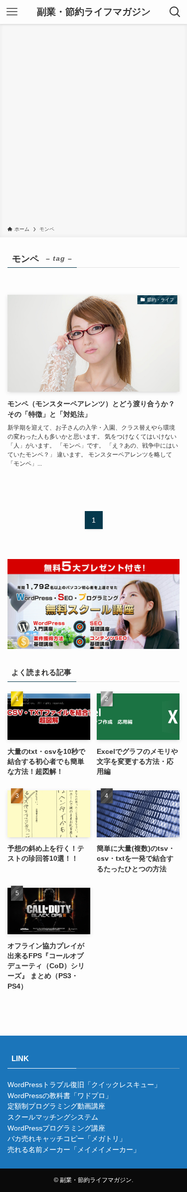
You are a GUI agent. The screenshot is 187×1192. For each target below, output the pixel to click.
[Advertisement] (93, 126)
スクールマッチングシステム (52, 1117)
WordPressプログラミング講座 (56, 1128)
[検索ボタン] (175, 12)
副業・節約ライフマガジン (94, 12)
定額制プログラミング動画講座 (56, 1106)
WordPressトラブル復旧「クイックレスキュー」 (84, 1085)
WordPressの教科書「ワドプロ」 (59, 1096)
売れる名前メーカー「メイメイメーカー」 (73, 1150)
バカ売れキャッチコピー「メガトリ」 (66, 1139)
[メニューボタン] (12, 12)
